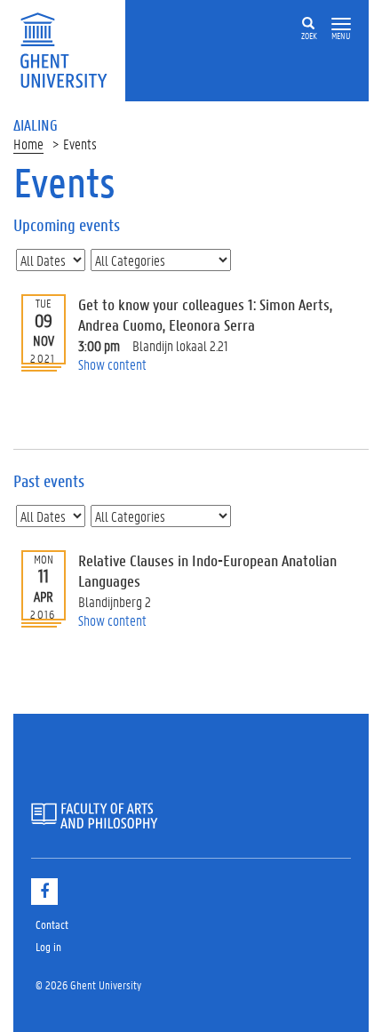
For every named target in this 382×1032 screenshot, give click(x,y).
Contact (52, 924)
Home (28, 143)
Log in (48, 946)
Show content (112, 364)
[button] (341, 24)
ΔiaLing (35, 124)
